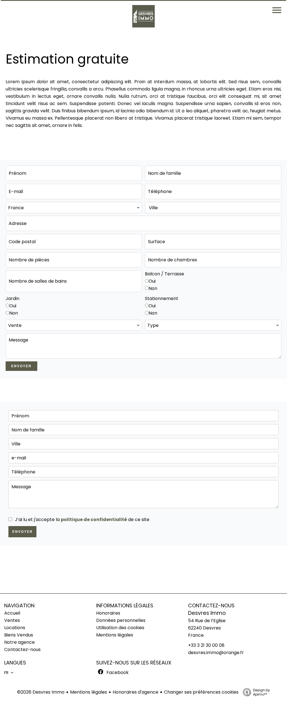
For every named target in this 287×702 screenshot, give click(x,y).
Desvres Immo (207, 613)
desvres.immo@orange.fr (216, 652)
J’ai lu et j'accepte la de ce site (82, 519)
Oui (152, 281)
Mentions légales (88, 692)
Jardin (12, 298)
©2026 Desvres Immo (40, 692)
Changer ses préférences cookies (201, 692)
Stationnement (161, 298)
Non (153, 288)
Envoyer (21, 366)
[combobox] (74, 207)
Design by (261, 692)
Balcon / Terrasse (164, 274)
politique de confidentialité (94, 519)
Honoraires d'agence (135, 692)
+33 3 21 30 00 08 (206, 645)
